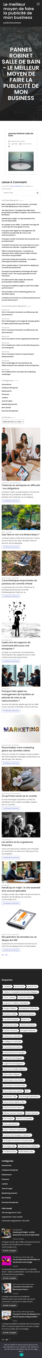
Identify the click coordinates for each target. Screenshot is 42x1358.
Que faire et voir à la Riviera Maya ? (20, 534)
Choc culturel (9, 997)
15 (6, 955)
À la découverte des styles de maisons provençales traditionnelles (17, 281)
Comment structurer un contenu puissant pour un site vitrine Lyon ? (21, 299)
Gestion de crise (10, 1025)
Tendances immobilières (28, 1146)
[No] (39, 1350)
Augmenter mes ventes (12, 1217)
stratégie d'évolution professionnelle (18, 1141)
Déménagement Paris (11, 1212)
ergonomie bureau (27, 1014)
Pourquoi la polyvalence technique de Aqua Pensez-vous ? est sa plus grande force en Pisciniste (19, 273)
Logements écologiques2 (13, 1063)
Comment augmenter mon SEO (16, 1220)
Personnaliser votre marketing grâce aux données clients (18, 293)
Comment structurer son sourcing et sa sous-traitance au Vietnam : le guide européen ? (20, 246)
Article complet (9, 1251)
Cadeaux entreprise (10, 388)
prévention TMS (10, 1097)
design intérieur (10, 1008)
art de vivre (19, 986)
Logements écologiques (13, 1058)
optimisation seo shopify (14, 1080)
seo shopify (8, 1119)
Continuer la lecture (11, 501)
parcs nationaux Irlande (13, 1091)
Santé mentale (32, 1113)
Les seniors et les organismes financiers (22, 339)
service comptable (24, 1119)
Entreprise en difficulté (29, 1008)
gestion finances (10, 1030)
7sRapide (7, 986)
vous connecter (16, 186)
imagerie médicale (28, 1030)
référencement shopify (13, 1113)
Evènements (7, 391)
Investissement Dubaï (12, 1047)
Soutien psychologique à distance (17, 1135)
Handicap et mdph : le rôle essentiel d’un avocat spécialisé (18, 219)
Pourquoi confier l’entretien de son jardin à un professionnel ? (20, 240)
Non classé (6, 407)
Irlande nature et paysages (14, 1052)
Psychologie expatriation (29, 1097)
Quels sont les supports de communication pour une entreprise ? (16, 645)
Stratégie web (9, 1146)
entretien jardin (10, 1014)
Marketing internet (9, 404)
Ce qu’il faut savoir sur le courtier (19, 796)
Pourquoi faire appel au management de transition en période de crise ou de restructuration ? (18, 233)
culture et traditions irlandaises (16, 1003)
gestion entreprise (28, 1025)
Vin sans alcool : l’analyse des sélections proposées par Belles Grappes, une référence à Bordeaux (21, 212)
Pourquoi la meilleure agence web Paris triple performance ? (20, 287)
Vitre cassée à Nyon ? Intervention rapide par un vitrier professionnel (20, 266)
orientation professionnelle (14, 1086)
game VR (25, 1019)
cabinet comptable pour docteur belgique (20, 992)
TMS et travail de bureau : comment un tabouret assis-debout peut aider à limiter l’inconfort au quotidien (19, 253)
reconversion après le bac (14, 1102)
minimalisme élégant (12, 1075)
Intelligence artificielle (12, 1041)
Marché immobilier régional (15, 1069)
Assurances (6, 384)
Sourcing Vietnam (11, 1124)
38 (7, 1340)
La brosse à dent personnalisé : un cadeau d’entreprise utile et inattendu (19, 260)
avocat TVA (32, 986)
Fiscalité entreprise (11, 1019)
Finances (5, 394)
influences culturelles (12, 1036)
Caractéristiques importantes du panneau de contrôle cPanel (19, 582)
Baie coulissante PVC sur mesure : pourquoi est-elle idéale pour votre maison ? (19, 205)
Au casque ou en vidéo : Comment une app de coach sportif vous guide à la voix (20, 226)
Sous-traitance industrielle (14, 1130)
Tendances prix (10, 1152)
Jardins (5, 398)
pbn (27, 1091)
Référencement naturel (13, 1108)
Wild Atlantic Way (26, 1152)
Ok (22, 1355)
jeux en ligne (7, 401)
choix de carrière (25, 997)
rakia (16, 144)
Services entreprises (10, 411)
